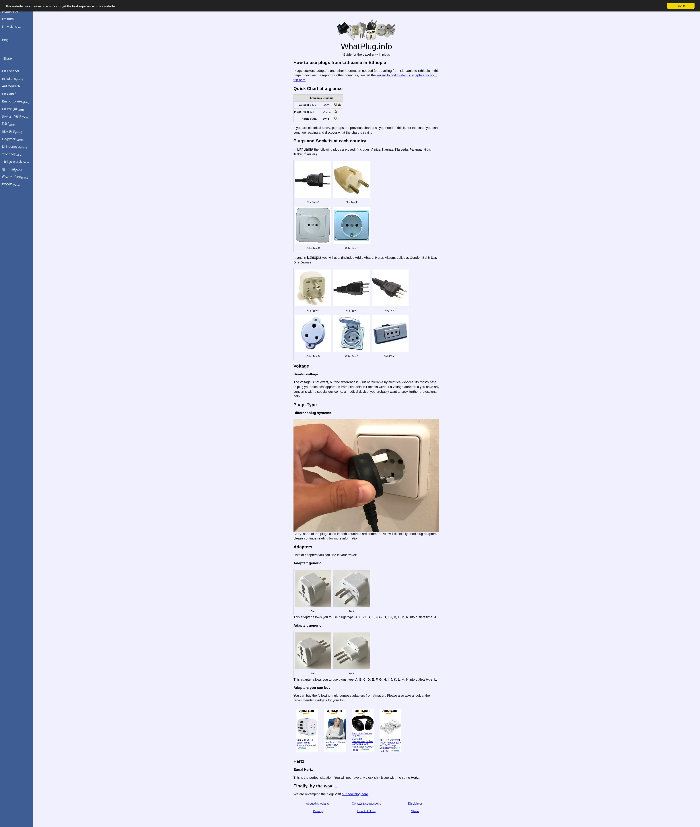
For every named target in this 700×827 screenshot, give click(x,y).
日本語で (12, 132)
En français (13, 109)
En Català (9, 94)
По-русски (13, 139)
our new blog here (355, 794)
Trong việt (12, 154)
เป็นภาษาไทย (15, 177)
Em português (15, 102)
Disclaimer (415, 803)
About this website (318, 803)
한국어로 (12, 169)
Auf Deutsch (11, 86)
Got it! (681, 5)
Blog (5, 40)
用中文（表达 (15, 117)
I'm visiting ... (11, 26)
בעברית (11, 185)
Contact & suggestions (366, 803)
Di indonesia (14, 147)
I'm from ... (9, 19)
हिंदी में (9, 124)
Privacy (318, 811)
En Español (10, 71)
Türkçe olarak (15, 162)
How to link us (366, 811)
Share (415, 811)
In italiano (12, 79)
